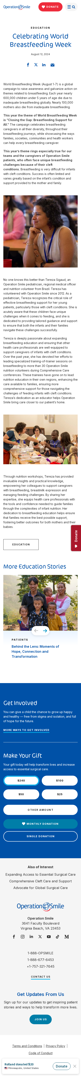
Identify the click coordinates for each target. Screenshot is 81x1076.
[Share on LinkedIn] (43, 65)
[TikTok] (57, 937)
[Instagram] (23, 937)
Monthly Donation (43, 823)
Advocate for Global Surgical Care (40, 887)
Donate (52, 6)
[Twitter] (40, 937)
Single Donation (41, 836)
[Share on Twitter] (35, 65)
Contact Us (40, 976)
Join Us (40, 1019)
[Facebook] (14, 937)
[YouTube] (49, 937)
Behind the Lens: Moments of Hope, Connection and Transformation (35, 651)
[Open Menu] (71, 7)
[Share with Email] (52, 65)
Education (21, 544)
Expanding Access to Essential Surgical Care (40, 874)
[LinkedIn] (31, 937)
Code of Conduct (41, 1053)
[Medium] (66, 937)
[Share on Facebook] (28, 65)
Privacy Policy (55, 1046)
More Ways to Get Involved (26, 730)
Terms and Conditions (27, 1046)
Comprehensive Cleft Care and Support (40, 881)
